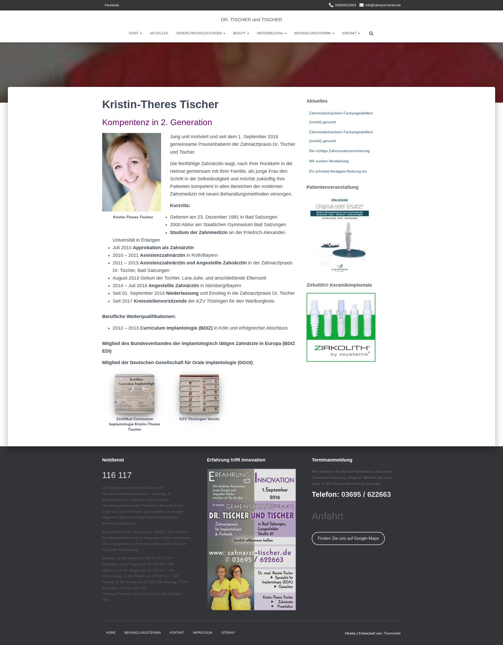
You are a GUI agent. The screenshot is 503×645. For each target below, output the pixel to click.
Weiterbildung (270, 33)
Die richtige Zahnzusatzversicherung (339, 151)
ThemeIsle (392, 633)
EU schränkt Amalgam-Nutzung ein (338, 171)
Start (134, 33)
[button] (140, 33)
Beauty (240, 33)
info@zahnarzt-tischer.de (383, 5)
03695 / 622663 (366, 494)
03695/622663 (345, 5)
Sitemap (228, 633)
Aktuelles (159, 33)
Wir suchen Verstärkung (329, 161)
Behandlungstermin (313, 33)
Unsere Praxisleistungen (199, 33)
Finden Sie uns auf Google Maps (348, 538)
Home (111, 633)
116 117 (117, 475)
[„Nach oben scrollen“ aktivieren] (492, 634)
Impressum (202, 633)
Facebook (112, 5)
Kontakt (349, 33)
